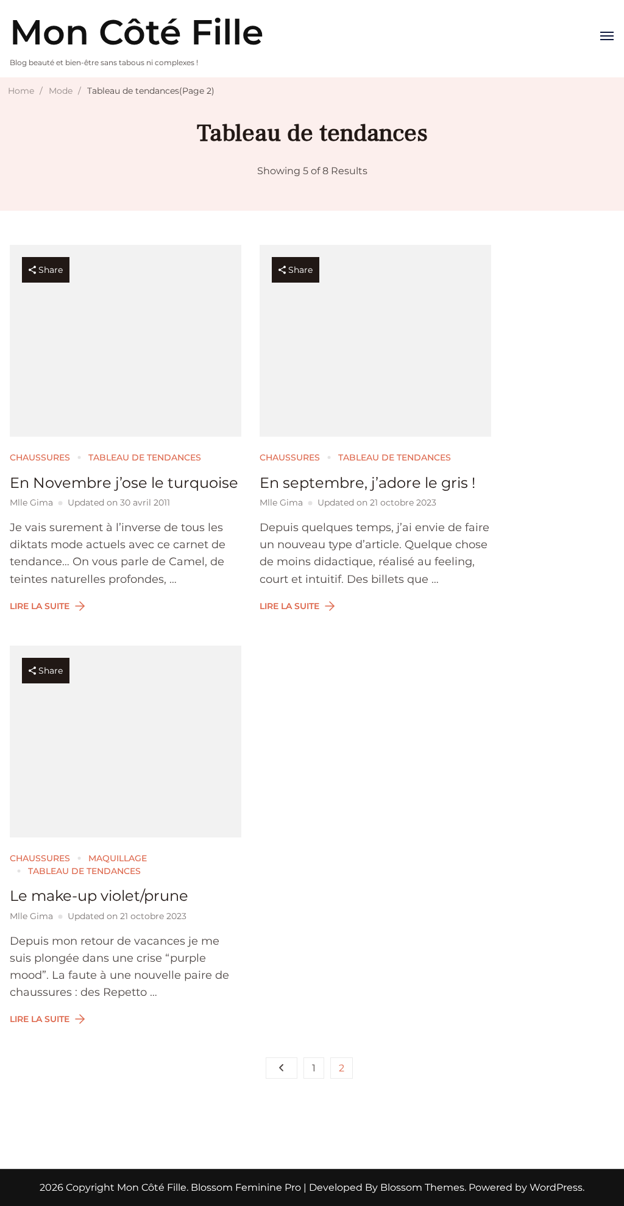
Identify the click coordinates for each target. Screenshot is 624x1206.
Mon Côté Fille (136, 32)
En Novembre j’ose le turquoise (124, 483)
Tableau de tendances (144, 457)
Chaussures (40, 457)
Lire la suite (39, 606)
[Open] (607, 36)
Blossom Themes (421, 1187)
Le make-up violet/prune (99, 895)
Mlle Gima (31, 502)
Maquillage (117, 858)
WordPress (556, 1187)
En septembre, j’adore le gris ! (367, 483)
